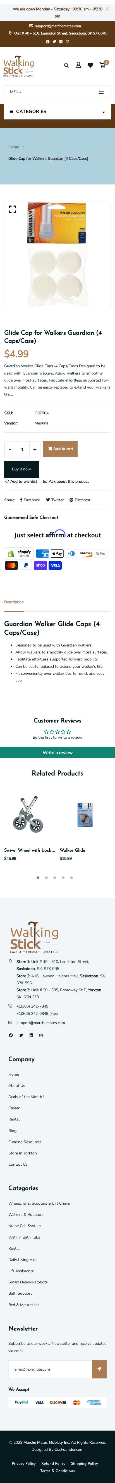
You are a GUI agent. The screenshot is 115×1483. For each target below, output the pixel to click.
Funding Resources (25, 1142)
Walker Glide (72, 850)
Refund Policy (53, 1464)
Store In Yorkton (22, 1153)
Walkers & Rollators (26, 1214)
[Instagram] (67, 42)
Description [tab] (14, 602)
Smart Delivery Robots (28, 1282)
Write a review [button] (58, 753)
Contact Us (18, 1164)
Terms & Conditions (57, 1471)
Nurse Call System (24, 1225)
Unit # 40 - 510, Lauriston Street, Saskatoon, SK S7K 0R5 (60, 33)
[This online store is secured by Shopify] (19, 553)
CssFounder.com (68, 1449)
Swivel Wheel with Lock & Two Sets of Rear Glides (54, 850)
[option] (57, 255)
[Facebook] (47, 42)
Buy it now (21, 469)
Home (13, 147)
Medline (41, 423)
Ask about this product (68, 481)
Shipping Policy (84, 1464)
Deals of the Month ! (26, 1096)
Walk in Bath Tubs (24, 1237)
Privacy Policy (24, 1464)
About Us (16, 1085)
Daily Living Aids (22, 1259)
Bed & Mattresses (23, 1305)
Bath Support (20, 1293)
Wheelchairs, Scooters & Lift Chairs (39, 1203)
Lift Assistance (21, 1271)
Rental (14, 1119)
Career (14, 1108)
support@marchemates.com (57, 26)
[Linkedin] (61, 42)
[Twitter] (54, 42)
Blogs (13, 1130)
